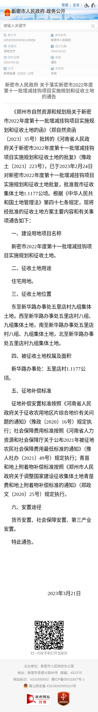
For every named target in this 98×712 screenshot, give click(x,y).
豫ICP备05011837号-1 (68, 679)
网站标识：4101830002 (31, 679)
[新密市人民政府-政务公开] (49, 11)
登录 (76, 5)
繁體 (65, 5)
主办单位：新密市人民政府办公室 (49, 666)
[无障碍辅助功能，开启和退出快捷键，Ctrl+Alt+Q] (90, 5)
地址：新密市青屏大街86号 (38, 673)
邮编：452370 (71, 673)
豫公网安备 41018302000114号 (52, 686)
